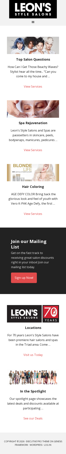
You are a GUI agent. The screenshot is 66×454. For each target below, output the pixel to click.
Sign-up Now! (24, 278)
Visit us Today (33, 355)
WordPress (36, 444)
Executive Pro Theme (37, 441)
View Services (33, 86)
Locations (33, 327)
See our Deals (33, 418)
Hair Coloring (33, 186)
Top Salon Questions (33, 59)
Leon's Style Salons (33, 9)
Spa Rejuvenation (33, 123)
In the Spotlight (33, 391)
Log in (47, 444)
